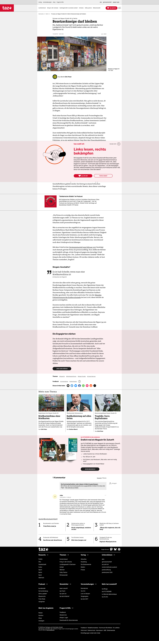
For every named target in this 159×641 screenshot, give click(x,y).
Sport (40, 570)
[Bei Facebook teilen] (79, 385)
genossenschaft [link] (107, 2)
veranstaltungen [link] (47, 2)
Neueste (99, 478)
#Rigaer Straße (82, 376)
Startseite (41, 13)
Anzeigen (41, 621)
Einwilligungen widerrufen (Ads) (90, 633)
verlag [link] (40, 2)
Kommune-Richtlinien (106, 628)
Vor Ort (83, 591)
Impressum (99, 630)
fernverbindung (43, 591)
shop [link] (54, 2)
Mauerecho (42, 596)
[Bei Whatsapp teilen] (83, 385)
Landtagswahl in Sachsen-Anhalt (68, 566)
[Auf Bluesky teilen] (75, 385)
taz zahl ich (105, 564)
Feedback (63, 612)
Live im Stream (85, 594)
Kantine (41, 615)
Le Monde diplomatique (109, 594)
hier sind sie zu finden (71, 488)
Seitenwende (111, 630)
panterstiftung (106, 570)
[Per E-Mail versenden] (68, 385)
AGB (105, 630)
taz (43, 549)
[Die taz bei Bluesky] (115, 550)
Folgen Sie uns (105, 549)
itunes (76, 205)
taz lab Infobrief (64, 596)
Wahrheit (41, 578)
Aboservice (63, 615)
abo (103, 559)
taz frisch (62, 591)
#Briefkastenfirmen (71, 376)
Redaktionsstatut (93, 628)
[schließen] (118, 144)
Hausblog (84, 562)
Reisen (41, 613)
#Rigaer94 (62, 376)
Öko (40, 562)
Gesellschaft (42, 564)
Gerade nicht (113, 144)
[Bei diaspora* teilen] (87, 385)
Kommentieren (64, 381)
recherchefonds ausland (109, 567)
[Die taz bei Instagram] (119, 550)
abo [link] (101, 2)
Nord (40, 575)
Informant (84, 630)
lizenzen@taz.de (50, 630)
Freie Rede (42, 599)
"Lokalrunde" (87, 201)
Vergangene (84, 596)
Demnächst (84, 588)
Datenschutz (92, 630)
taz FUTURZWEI (106, 591)
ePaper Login (64, 617)
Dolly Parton (63, 572)
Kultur (40, 567)
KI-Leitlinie (116, 628)
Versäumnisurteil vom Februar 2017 (82, 247)
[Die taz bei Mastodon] (111, 550)
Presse (83, 570)
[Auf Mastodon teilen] (72, 385)
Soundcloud (62, 205)
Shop (40, 618)
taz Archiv (105, 597)
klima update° (43, 594)
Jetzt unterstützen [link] (62, 368)
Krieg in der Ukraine (66, 562)
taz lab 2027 (84, 599)
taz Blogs (105, 589)
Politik (40, 559)
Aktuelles (83, 559)
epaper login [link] (116, 2)
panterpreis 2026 (107, 572)
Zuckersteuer (64, 559)
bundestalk (42, 588)
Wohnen (62, 570)
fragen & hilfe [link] (60, 2)
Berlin (47, 13)
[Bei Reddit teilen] (91, 385)
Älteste (104, 478)
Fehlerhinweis (73, 381)
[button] (119, 8)
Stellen (83, 567)
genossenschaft (107, 562)
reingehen (42, 601)
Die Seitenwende (86, 564)
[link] (43, 8)
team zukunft (64, 588)
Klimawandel (63, 575)
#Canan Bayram (91, 376)
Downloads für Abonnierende (69, 620)
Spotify (69, 205)
